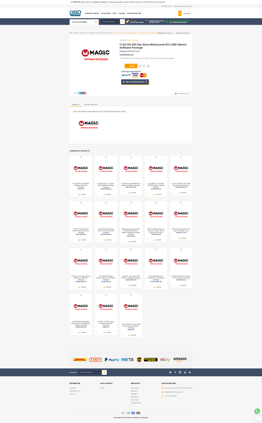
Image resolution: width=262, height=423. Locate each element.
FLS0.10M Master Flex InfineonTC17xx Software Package (156, 277)
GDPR (102, 388)
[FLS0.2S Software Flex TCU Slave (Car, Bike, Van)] (181, 215)
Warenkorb (135, 397)
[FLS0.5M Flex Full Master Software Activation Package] (81, 170)
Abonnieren (104, 372)
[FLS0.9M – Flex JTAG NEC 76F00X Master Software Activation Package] (156, 170)
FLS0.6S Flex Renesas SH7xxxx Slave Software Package (106, 230)
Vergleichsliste (136, 403)
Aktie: (75, 93)
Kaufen (132, 66)
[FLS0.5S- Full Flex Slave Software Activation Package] (106, 308)
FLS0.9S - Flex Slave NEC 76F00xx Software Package (131, 277)
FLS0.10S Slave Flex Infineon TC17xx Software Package (181, 277)
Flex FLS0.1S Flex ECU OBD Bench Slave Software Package (131, 326)
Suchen (122, 21)
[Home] (71, 32)
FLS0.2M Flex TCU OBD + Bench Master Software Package (106, 185)
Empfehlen (148, 66)
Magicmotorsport (132, 40)
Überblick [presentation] (76, 104)
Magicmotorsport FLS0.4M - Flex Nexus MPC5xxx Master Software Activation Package (131, 231)
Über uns (73, 394)
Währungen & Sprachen (184, 6)
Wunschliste (135, 400)
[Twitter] (170, 372)
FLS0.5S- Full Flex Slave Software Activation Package (106, 323)
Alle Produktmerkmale (135, 82)
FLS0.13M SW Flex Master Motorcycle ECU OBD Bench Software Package (80, 323)
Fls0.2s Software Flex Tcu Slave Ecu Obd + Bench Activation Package (156, 230)
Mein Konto (167, 6)
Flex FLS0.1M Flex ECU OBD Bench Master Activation (181, 184)
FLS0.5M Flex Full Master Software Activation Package (81, 185)
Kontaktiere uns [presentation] (90, 104)
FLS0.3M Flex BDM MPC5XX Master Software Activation (131, 184)
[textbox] (111, 21)
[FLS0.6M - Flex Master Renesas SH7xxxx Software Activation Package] (106, 262)
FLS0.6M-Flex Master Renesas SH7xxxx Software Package (106, 277)
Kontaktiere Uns (75, 391)
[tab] (76, 105)
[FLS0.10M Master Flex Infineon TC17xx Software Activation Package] (156, 262)
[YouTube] (185, 372)
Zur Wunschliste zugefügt (140, 66)
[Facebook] (175, 372)
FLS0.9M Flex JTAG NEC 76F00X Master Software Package (156, 185)
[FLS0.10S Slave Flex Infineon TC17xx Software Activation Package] (181, 262)
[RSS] (190, 372)
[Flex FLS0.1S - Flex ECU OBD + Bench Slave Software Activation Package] (131, 308)
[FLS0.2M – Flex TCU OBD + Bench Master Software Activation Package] (106, 170)
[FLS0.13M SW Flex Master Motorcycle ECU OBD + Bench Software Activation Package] (81, 308)
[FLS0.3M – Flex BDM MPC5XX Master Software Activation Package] (131, 170)
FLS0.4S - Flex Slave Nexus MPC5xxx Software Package (81, 277)
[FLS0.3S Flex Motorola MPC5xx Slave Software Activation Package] (81, 215)
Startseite (73, 388)
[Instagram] (180, 372)
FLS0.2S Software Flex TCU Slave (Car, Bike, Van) (181, 230)
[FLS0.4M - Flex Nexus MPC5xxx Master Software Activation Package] (106, 215)
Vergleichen (144, 66)
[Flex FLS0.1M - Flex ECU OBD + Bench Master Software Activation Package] (181, 170)
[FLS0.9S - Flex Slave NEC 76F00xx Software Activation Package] (131, 262)
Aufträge (134, 394)
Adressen (134, 391)
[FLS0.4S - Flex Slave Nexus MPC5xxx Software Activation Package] (81, 262)
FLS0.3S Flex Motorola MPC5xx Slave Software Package (81, 230)
